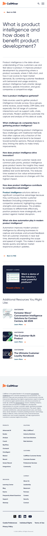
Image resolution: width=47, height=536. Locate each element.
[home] (10, 3)
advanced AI (20, 403)
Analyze (5, 437)
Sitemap (5, 502)
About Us (26, 481)
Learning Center (8, 484)
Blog (4, 488)
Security (26, 499)
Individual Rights (26, 523)
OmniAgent (6, 452)
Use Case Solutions (30, 437)
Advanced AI (7, 430)
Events (5, 492)
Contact (26, 502)
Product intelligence (12, 192)
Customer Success (29, 459)
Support (5, 499)
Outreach (6, 448)
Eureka (5, 434)
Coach (5, 441)
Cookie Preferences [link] (10, 523)
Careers (26, 495)
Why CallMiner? (29, 430)
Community (27, 466)
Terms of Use (39, 523)
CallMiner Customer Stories (32, 455)
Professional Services (30, 463)
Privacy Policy (8, 527)
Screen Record (7, 463)
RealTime (6, 445)
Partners (26, 492)
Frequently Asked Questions (12, 495)
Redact (5, 455)
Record (5, 459)
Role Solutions (28, 441)
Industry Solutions (29, 434)
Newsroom (27, 488)
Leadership (27, 484)
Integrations (7, 466)
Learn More (18, 324)
